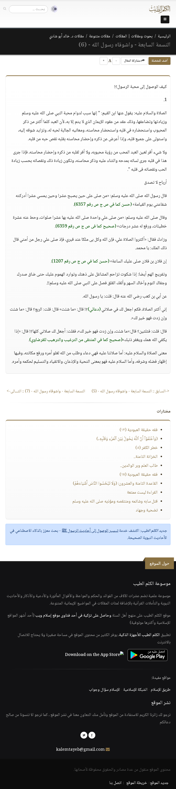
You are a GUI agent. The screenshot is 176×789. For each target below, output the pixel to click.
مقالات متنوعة (99, 36)
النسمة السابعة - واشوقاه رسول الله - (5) (130, 391)
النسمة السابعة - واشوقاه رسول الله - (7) (46, 391)
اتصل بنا (115, 783)
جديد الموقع (159, 783)
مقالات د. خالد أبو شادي (66, 36)
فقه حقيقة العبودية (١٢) (139, 430)
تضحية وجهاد (147, 510)
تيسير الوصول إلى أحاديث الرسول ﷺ (90, 530)
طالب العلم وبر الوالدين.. (139, 466)
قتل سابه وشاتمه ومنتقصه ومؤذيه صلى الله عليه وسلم (115, 501)
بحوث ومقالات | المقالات (134, 36)
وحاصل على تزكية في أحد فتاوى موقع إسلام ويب (73, 615)
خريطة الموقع (136, 783)
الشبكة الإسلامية (135, 689)
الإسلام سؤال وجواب (104, 689)
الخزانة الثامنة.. (146, 457)
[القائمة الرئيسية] (165, 19)
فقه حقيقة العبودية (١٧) (139, 474)
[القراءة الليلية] (53, 9)
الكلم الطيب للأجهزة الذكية (139, 635)
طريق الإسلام (160, 689)
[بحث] (4, 9)
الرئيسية (164, 36)
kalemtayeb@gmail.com (80, 749)
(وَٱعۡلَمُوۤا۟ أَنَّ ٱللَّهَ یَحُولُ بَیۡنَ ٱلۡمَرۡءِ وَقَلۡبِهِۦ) (127, 439)
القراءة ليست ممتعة (142, 492)
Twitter (83, 735)
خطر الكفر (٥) (146, 448)
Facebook (91, 735)
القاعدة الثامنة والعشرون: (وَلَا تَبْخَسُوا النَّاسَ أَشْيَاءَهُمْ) (115, 483)
